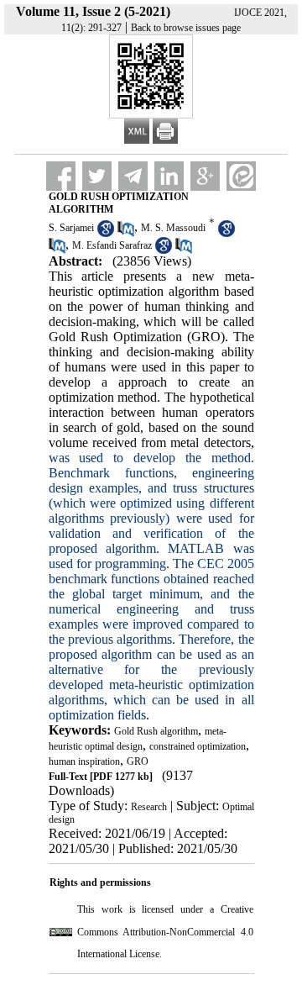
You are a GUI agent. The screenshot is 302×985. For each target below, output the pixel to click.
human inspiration (84, 761)
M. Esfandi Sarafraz (112, 245)
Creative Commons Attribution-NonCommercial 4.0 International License (165, 931)
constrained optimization (197, 746)
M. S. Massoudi (173, 228)
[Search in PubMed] (125, 234)
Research (149, 807)
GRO (137, 761)
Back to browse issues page (186, 28)
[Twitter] (97, 176)
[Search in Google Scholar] (105, 234)
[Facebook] (61, 176)
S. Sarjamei (71, 228)
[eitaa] (241, 176)
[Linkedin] (169, 176)
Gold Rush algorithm (156, 731)
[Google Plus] (205, 176)
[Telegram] (133, 176)
